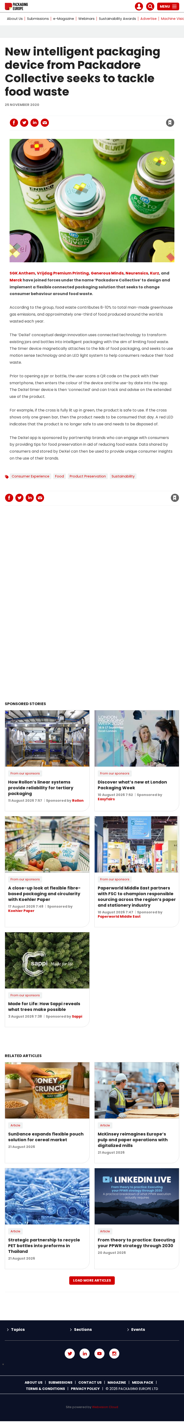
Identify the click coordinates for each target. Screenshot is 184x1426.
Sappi (77, 1016)
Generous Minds (107, 273)
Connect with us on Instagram (114, 1354)
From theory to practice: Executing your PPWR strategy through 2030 (136, 1243)
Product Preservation (88, 476)
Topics (18, 1329)
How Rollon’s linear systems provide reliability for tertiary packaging (40, 787)
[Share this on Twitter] (24, 122)
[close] (131, 119)
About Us (15, 18)
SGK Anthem (22, 273)
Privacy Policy (85, 1388)
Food (59, 476)
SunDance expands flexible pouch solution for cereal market (46, 1137)
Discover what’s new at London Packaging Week (132, 785)
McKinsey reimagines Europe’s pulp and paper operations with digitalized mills (133, 1139)
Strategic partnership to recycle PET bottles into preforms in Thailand (44, 1245)
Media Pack (142, 1382)
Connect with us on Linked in (85, 1354)
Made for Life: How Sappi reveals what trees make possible (44, 1006)
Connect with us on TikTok (92, 1364)
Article (15, 1125)
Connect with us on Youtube (99, 1354)
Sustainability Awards (117, 18)
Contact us (90, 1382)
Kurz (154, 273)
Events (138, 1329)
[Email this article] (44, 122)
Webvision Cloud (105, 1407)
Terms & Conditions (45, 1388)
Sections (83, 1329)
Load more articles (92, 1280)
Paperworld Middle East (119, 916)
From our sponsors (25, 773)
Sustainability (123, 476)
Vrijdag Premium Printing (63, 273)
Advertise (148, 18)
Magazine (117, 1382)
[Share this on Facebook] (14, 122)
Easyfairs (106, 799)
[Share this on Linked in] (34, 122)
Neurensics (137, 273)
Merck (16, 280)
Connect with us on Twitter (70, 1354)
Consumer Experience (30, 476)
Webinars (86, 18)
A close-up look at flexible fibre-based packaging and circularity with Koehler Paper (44, 893)
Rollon (78, 800)
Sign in (105, 112)
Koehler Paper (21, 910)
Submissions (38, 18)
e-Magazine (63, 18)
